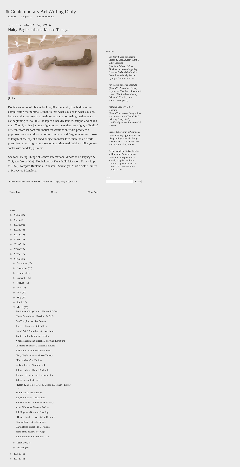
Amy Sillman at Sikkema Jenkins (33, 407)
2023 (16, 224)
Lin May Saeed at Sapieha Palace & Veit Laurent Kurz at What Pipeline (124, 59)
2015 (16, 453)
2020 (16, 239)
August (21, 282)
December (22, 263)
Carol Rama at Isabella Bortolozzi (33, 426)
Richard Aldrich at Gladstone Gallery (35, 402)
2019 (16, 244)
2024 (16, 220)
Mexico (29, 181)
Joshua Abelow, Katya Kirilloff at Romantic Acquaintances (124, 152)
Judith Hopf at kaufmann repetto (32, 335)
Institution (20, 181)
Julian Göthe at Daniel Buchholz (32, 370)
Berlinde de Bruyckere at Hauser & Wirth (37, 311)
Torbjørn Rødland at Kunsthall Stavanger (45, 166)
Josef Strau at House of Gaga (30, 431)
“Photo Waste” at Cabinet (29, 360)
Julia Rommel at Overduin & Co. (33, 436)
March (20, 307)
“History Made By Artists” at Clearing (35, 417)
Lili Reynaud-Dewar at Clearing (32, 412)
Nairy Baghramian (68, 181)
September (22, 277)
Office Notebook (45, 16)
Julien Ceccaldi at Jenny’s (29, 379)
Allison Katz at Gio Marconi (30, 365)
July (19, 287)
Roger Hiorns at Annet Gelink (31, 397)
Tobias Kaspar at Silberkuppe (31, 422)
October (21, 273)
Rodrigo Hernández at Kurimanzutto (34, 375)
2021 (16, 234)
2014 (16, 458)
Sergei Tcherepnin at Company (124, 131)
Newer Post (14, 192)
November (22, 268)
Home (54, 192)
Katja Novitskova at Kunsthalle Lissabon (53, 161)
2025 (16, 215)
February (21, 442)
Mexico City (39, 181)
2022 (16, 229)
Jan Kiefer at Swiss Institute (123, 84)
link (11, 98)
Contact (12, 16)
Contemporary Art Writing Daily (41, 11)
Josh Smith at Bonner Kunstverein (33, 350)
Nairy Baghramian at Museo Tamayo (34, 355)
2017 (16, 254)
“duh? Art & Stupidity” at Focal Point (35, 331)
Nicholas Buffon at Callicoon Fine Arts (36, 345)
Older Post (93, 192)
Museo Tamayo (52, 181)
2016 (16, 259)
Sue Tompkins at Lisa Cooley (31, 321)
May (19, 297)
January (21, 447)
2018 (16, 249)
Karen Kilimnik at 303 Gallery (31, 326)
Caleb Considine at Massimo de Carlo (35, 316)
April (20, 302)
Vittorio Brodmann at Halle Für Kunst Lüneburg (40, 340)
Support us (26, 16)
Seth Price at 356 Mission (29, 392)
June (19, 292)
